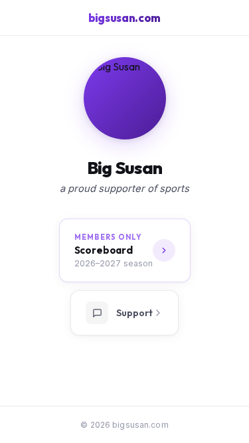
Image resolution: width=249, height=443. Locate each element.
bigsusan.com (124, 18)
